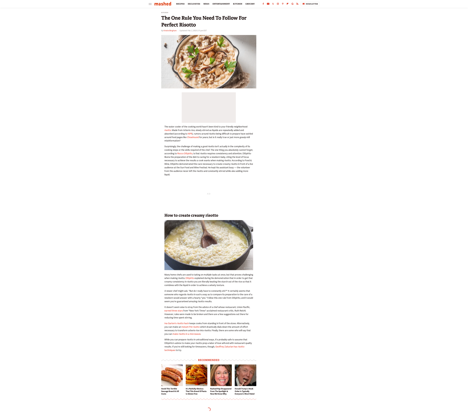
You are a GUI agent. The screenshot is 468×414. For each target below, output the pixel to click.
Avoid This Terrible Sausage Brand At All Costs (170, 391)
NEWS (206, 4)
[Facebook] (263, 4)
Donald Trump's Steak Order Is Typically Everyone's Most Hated (244, 391)
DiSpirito (189, 278)
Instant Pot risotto (191, 326)
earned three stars (173, 310)
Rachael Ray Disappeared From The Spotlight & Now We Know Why (220, 391)
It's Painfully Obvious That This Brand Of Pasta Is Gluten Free (196, 391)
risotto (167, 130)
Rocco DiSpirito (184, 153)
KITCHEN (237, 4)
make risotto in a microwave (186, 334)
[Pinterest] (282, 4)
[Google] (292, 4)
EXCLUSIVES (194, 4)
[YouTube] (268, 4)
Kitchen (164, 12)
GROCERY (250, 4)
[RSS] (297, 4)
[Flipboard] (287, 4)
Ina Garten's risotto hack (176, 323)
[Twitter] (273, 4)
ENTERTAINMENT (221, 4)
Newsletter (312, 4)
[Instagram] (277, 4)
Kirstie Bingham (170, 30)
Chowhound (193, 137)
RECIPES (180, 4)
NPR (190, 133)
